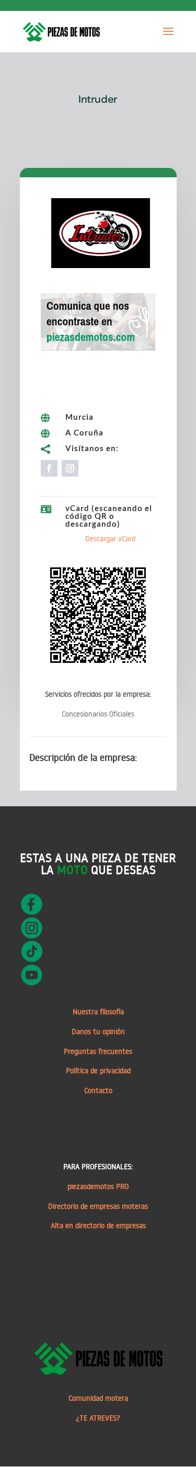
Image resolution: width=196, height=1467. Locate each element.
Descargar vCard (110, 538)
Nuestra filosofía (98, 1011)
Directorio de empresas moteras (98, 1206)
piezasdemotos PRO (98, 1186)
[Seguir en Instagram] (70, 468)
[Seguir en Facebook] (49, 468)
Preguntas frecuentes (98, 1051)
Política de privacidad (98, 1070)
